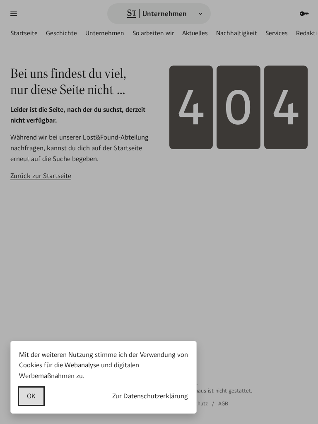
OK (31, 396)
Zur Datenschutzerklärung (150, 396)
